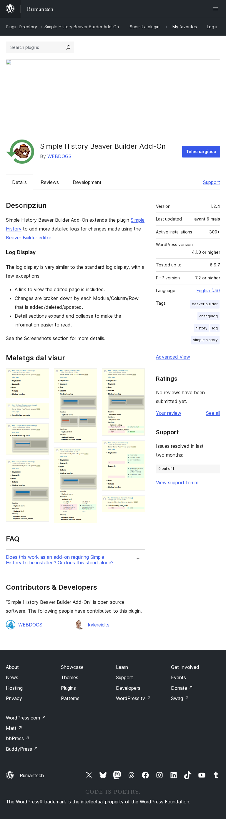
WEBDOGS (59, 156)
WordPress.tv (133, 698)
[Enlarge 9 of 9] (137, 503)
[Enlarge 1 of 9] (41, 376)
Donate (182, 688)
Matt (14, 728)
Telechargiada (201, 151)
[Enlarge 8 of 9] (137, 448)
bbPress (18, 738)
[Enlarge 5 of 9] (89, 376)
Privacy (14, 698)
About (12, 667)
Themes (69, 677)
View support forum (177, 482)
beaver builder (205, 304)
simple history (205, 340)
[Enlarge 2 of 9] (41, 411)
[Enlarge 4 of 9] (41, 467)
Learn (122, 667)
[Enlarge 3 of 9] (41, 431)
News (12, 677)
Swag (180, 698)
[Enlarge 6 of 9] (89, 455)
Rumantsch (32, 775)
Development (87, 182)
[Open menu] (216, 9)
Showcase (72, 667)
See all (213, 413)
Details (19, 182)
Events (178, 677)
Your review (168, 413)
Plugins (68, 688)
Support (211, 182)
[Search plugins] (68, 47)
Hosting (14, 688)
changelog (208, 316)
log (215, 328)
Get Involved (185, 667)
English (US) (208, 290)
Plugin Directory (21, 26)
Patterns (70, 698)
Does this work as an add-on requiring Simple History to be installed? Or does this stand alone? (60, 560)
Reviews (50, 182)
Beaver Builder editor (28, 238)
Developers (128, 688)
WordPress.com (26, 718)
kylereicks (98, 625)
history (201, 328)
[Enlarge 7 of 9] (137, 376)
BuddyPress (22, 749)
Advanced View (173, 357)
